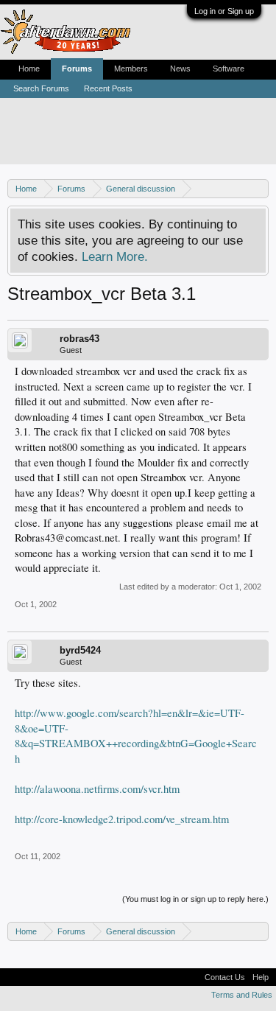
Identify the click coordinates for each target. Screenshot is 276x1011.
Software (228, 68)
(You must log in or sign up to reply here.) (195, 899)
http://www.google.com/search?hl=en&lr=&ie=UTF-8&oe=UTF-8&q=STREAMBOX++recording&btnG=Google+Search (136, 736)
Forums (77, 68)
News (180, 68)
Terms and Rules (241, 994)
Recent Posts (108, 88)
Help (260, 977)
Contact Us (225, 977)
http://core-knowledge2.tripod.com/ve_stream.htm (122, 819)
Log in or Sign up (224, 11)
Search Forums (41, 88)
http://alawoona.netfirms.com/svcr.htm (97, 789)
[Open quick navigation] (259, 188)
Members (131, 68)
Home (29, 68)
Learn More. (115, 256)
